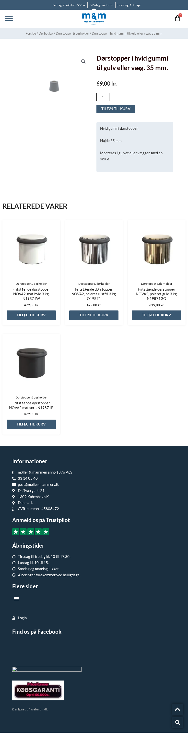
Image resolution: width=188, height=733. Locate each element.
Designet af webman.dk (30, 709)
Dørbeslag (46, 33)
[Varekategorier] (9, 18)
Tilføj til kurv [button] (31, 315)
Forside (31, 33)
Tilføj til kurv (115, 109)
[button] (83, 61)
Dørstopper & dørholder (72, 33)
